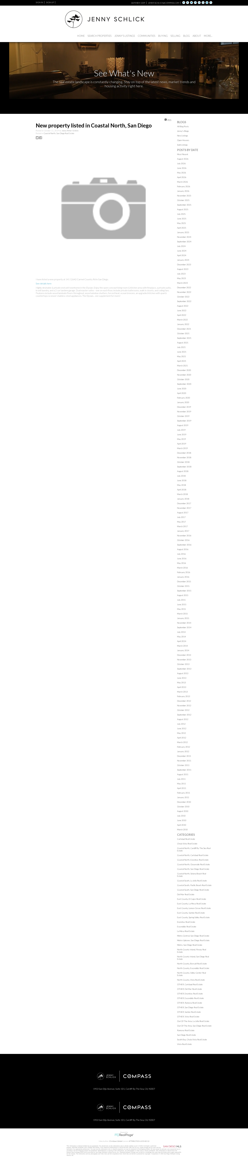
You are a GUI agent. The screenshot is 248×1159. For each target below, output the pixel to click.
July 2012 (181, 724)
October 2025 (183, 200)
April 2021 (181, 361)
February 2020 (183, 397)
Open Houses (183, 140)
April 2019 (181, 443)
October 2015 (183, 586)
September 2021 (184, 338)
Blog (186, 35)
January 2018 (183, 499)
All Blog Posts (183, 126)
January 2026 (183, 191)
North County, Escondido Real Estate (193, 968)
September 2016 (184, 544)
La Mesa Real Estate (185, 931)
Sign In (39, 2)
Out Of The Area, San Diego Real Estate (194, 1025)
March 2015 (182, 613)
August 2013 (182, 673)
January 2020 (183, 402)
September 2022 (184, 301)
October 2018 (183, 462)
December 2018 (184, 453)
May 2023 (181, 278)
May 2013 (181, 682)
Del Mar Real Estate (185, 894)
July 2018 (181, 476)
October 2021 (183, 333)
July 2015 (181, 600)
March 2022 (182, 319)
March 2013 (182, 691)
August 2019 (182, 425)
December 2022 (184, 287)
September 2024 (184, 241)
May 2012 (181, 733)
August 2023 (182, 269)
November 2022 (184, 292)
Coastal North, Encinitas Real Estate (193, 860)
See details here (44, 283)
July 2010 (181, 815)
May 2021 (181, 356)
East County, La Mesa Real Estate (191, 903)
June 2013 (181, 678)
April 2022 (181, 315)
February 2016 (183, 572)
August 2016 (182, 549)
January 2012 (183, 751)
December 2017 (184, 503)
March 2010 (182, 829)
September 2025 (184, 205)
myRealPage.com (124, 1135)
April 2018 (181, 489)
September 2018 (184, 466)
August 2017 (182, 512)
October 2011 (183, 765)
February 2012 (183, 747)
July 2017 (181, 517)
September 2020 (184, 384)
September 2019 (184, 420)
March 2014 (182, 646)
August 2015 (182, 595)
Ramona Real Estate (185, 1030)
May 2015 (181, 609)
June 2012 (181, 728)
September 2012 (184, 714)
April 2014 (181, 641)
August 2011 (182, 774)
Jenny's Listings (124, 35)
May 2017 (181, 522)
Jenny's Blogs (183, 131)
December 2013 (184, 655)
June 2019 (181, 434)
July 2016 (181, 554)
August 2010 (182, 811)
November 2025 (184, 195)
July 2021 (181, 347)
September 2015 (184, 590)
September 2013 (184, 668)
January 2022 (183, 324)
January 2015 (183, 618)
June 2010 (181, 820)
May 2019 (181, 439)
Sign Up (50, 2)
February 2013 (183, 696)
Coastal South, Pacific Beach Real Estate (194, 885)
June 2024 (181, 250)
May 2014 (181, 636)
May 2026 (181, 172)
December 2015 (184, 581)
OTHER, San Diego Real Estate (190, 1007)
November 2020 (184, 375)
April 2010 (181, 825)
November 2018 (184, 457)
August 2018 (182, 471)
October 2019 (183, 416)
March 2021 (182, 365)
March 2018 (182, 494)
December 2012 (184, 701)
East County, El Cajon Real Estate (191, 899)
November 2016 (184, 535)
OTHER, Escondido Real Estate (190, 998)
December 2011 (184, 756)
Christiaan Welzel (115, 1141)
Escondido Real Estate (186, 926)
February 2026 (183, 186)
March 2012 (182, 742)
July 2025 (181, 214)
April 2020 (181, 393)
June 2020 (181, 388)
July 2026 (181, 163)
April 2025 (181, 228)
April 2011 (181, 788)
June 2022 (181, 310)
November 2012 (184, 705)
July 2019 (181, 430)
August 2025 (182, 209)
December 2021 (184, 329)
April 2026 (181, 177)
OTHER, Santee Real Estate (189, 1012)
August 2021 (182, 342)
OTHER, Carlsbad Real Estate (190, 984)
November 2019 (184, 411)
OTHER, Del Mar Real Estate (189, 989)
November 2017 (184, 508)
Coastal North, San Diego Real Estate (59, 133)
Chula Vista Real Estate (187, 843)
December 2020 (184, 370)
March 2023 (182, 283)
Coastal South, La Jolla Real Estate (192, 880)
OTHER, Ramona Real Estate (189, 1003)
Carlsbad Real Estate (186, 839)
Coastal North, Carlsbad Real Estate (192, 855)
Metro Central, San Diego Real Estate (193, 935)
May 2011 (181, 783)
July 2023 (181, 273)
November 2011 (184, 760)
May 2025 (181, 223)
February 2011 (183, 793)
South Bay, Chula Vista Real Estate (192, 1039)
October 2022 (183, 296)
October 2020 (183, 379)
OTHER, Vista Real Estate (188, 1016)
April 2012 (181, 737)
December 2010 (184, 802)
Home (81, 35)
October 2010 (183, 806)
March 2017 (182, 526)
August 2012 (182, 719)
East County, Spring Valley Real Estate (193, 917)
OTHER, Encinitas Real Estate (190, 993)
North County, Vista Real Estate (191, 980)
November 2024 (184, 237)
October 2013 (183, 664)
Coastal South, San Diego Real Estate (193, 890)
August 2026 (182, 159)
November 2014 (184, 623)
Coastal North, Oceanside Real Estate (193, 864)
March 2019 (182, 448)
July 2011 (181, 779)
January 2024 (183, 260)
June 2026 (181, 168)
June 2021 (181, 352)
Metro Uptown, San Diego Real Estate (193, 940)
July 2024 (181, 246)
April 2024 (181, 255)
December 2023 (184, 264)
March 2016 (182, 567)
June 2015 (181, 604)
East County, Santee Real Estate (191, 913)
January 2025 (183, 232)
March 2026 (182, 182)
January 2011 (183, 797)
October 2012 (183, 710)
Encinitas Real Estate (186, 922)
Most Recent (182, 154)
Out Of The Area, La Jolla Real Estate (193, 1021)
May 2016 (181, 563)
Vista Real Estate (184, 1044)
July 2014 (181, 632)
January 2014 (183, 650)
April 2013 (181, 687)
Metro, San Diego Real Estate (189, 945)
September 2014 (184, 627)
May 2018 (181, 485)
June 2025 (181, 218)
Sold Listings (182, 145)
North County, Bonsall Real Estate (192, 963)
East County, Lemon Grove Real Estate (194, 908)
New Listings (182, 135)
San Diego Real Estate (186, 1035)
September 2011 (184, 770)
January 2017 (183, 531)
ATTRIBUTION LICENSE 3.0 (139, 1141)
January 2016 (183, 577)
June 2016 (181, 558)
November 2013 (184, 659)
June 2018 (181, 480)
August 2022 (182, 306)
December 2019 (184, 407)
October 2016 (183, 540)
